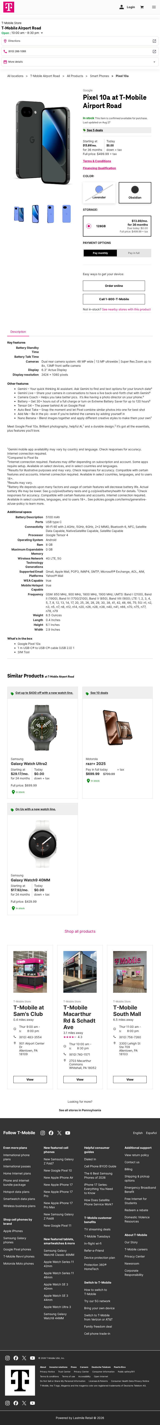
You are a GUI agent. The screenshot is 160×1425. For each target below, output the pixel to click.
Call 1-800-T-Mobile (114, 299)
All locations (15, 76)
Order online (114, 285)
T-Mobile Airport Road (45, 76)
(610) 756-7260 (130, 1037)
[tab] (18, 332)
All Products (75, 76)
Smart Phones (99, 76)
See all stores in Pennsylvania (80, 1110)
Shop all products (80, 931)
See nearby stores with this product (126, 309)
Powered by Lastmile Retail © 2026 (80, 1418)
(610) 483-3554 (30, 1037)
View (30, 1079)
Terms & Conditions (97, 161)
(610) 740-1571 (79, 1054)
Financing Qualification (99, 168)
